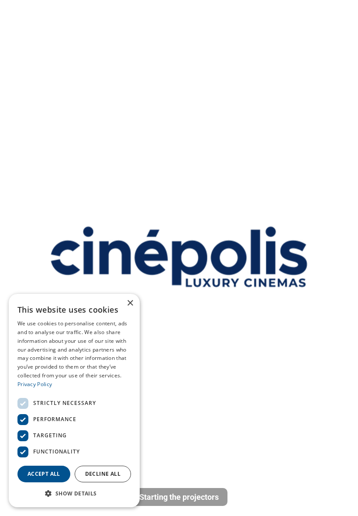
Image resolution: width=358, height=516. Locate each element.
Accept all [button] (44, 474)
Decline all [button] (102, 474)
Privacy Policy (34, 384)
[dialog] (74, 400)
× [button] (130, 303)
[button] (74, 493)
